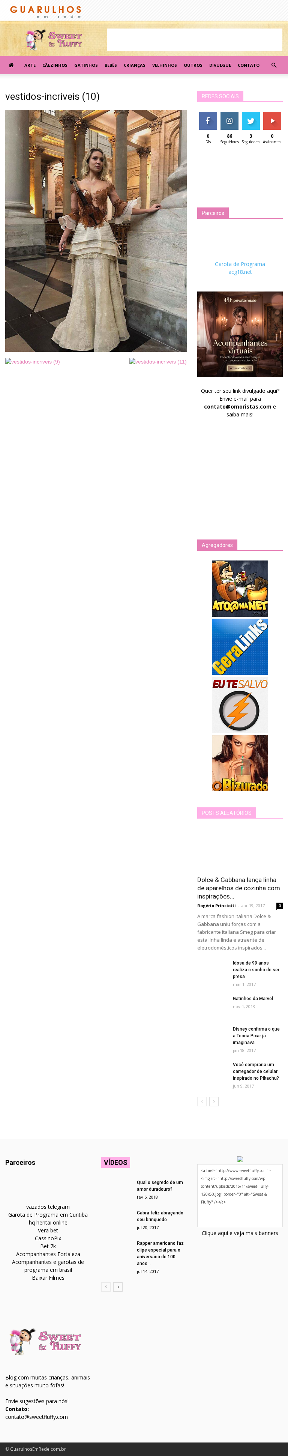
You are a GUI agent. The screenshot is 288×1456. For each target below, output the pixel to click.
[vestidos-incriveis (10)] (96, 350)
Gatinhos (86, 65)
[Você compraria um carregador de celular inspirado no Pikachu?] (212, 1071)
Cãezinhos (55, 65)
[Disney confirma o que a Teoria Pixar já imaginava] (212, 1036)
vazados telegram (48, 1206)
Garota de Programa (240, 263)
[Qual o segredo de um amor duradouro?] (116, 1189)
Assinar (272, 114)
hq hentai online (48, 1222)
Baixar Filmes (48, 1277)
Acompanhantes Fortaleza (48, 1254)
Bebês (111, 65)
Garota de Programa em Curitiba (48, 1214)
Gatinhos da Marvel (253, 998)
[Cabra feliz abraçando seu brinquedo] (116, 1220)
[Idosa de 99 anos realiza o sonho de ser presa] (212, 970)
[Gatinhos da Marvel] (212, 1005)
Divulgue (220, 65)
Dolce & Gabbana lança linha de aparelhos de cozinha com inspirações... (238, 888)
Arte (30, 65)
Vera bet (48, 1230)
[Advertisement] (194, 40)
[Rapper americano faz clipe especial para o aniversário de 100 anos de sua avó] (116, 1250)
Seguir (229, 114)
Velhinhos (164, 65)
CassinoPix (48, 1238)
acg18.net (240, 271)
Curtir (208, 114)
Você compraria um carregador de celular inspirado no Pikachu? (256, 1071)
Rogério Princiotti (216, 905)
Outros (193, 65)
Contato (249, 65)
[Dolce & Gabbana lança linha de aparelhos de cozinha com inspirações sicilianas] (240, 849)
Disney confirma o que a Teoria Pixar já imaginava (256, 1035)
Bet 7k (48, 1246)
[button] (274, 65)
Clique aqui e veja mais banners (240, 1233)
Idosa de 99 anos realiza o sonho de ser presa (256, 969)
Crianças (135, 65)
